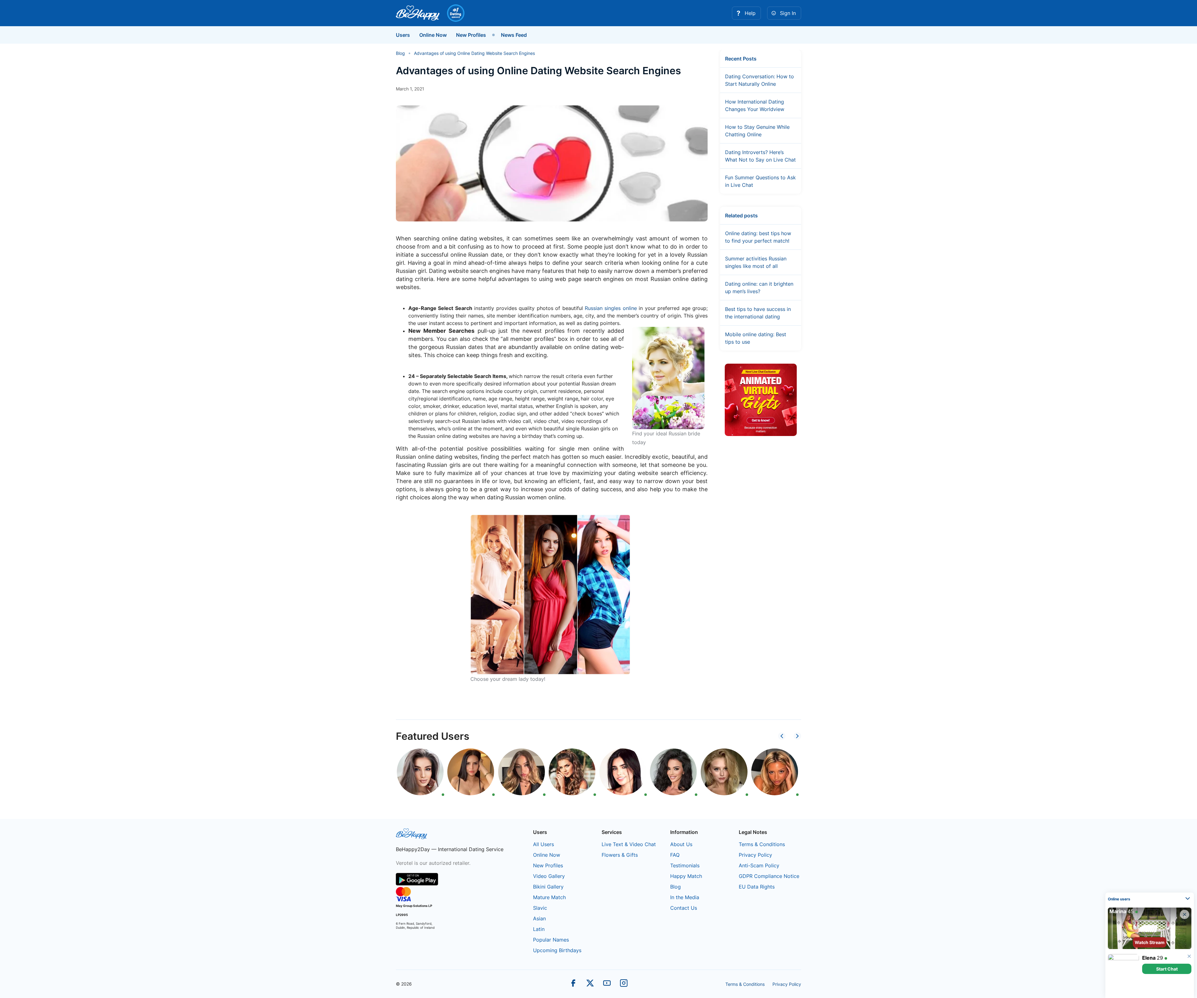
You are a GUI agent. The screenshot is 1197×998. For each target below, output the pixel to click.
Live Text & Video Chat (629, 844)
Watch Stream (1150, 942)
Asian (539, 918)
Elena (1149, 958)
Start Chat (1167, 968)
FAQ (675, 855)
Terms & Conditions (762, 844)
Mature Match (549, 897)
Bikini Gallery (548, 887)
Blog (675, 887)
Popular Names (551, 940)
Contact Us (683, 908)
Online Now (433, 35)
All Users (543, 844)
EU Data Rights (757, 887)
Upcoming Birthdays (557, 950)
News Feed (514, 35)
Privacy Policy (755, 855)
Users (403, 35)
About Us (681, 844)
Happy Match (686, 876)
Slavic (540, 908)
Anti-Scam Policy (759, 865)
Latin (539, 929)
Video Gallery (549, 876)
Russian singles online (611, 308)
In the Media (684, 897)
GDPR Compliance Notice (769, 876)
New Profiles (471, 35)
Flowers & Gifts (620, 855)
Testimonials (684, 865)
